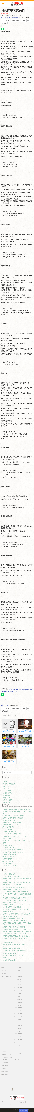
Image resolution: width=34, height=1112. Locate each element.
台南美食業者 (5, 1074)
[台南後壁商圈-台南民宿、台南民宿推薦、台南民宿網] (25, 739)
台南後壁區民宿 (18, 993)
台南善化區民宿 (18, 1002)
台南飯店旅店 (17, 1045)
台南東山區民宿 (18, 996)
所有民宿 (4, 970)
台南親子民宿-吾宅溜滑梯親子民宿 (11, 822)
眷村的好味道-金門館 (8, 856)
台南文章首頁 (4, 705)
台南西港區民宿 (18, 1039)
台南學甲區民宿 (18, 999)
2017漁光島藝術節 (7, 829)
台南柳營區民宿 (18, 967)
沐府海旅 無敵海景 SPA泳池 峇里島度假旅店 (14, 815)
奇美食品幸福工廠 (7, 863)
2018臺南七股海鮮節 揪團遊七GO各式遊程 (14, 929)
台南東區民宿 (17, 1031)
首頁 (2, 17)
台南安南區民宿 (18, 1019)
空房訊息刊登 (17, 1054)
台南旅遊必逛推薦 (15, 17)
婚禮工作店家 (5, 1071)
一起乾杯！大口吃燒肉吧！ (9, 831)
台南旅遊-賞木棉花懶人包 (10, 731)
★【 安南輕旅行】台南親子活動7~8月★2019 (14, 900)
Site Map (16, 1059)
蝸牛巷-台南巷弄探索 (8, 827)
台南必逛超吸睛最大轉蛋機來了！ (11, 834)
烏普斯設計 (17, 1056)
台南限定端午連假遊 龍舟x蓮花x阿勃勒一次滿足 (15, 933)
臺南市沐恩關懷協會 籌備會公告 (11, 902)
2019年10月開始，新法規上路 (10, 876)
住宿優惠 (4, 981)
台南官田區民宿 (18, 1005)
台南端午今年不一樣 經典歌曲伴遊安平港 (13, 927)
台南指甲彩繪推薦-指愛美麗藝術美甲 (12, 918)
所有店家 (4, 973)
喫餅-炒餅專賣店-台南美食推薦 (10, 824)
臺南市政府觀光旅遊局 (8, 784)
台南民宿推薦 (6, 802)
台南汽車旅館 (17, 1042)
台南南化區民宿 (18, 981)
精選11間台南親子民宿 (8, 861)
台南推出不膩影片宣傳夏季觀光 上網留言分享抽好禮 (16, 920)
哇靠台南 (4, 979)
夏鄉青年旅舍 (6, 957)
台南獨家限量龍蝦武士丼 (9, 845)
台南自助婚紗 (5, 1065)
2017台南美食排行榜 (7, 1057)
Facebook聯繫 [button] (23, 1110)
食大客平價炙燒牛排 (8, 847)
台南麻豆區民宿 (18, 973)
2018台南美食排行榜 (7, 1054)
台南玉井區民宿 (18, 1016)
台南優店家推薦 (6, 797)
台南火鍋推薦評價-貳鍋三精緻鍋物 (11, 907)
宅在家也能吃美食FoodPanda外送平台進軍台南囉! (16, 809)
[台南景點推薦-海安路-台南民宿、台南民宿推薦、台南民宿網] (25, 724)
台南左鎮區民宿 (18, 979)
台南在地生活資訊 (6, 976)
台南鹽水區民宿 (18, 984)
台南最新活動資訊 (9, 729)
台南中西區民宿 (18, 1025)
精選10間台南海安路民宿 (9, 865)
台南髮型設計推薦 (6, 1062)
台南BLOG (7, 17)
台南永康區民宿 (18, 1036)
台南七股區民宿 (18, 987)
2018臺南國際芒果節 (8, 942)
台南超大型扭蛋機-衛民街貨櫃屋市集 (12, 852)
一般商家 (4, 1068)
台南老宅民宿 (6, 786)
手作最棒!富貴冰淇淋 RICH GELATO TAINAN (14, 836)
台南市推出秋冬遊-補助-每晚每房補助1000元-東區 (16, 882)
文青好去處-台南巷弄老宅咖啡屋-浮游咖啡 (14, 840)
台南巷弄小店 (6, 788)
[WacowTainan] (16, 3)
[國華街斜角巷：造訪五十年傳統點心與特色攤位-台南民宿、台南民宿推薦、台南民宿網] (9, 739)
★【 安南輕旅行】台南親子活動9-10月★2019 (15, 891)
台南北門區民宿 (18, 1008)
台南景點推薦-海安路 (25, 731)
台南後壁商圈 (25, 746)
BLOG (15, 1051)
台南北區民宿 (17, 1028)
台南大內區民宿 (18, 970)
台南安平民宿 (17, 1022)
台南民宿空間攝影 (7, 791)
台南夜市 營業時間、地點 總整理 (11, 948)
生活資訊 (4, 781)
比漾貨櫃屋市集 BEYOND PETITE (11, 854)
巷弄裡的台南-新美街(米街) (9, 838)
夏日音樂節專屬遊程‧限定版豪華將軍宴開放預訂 (16, 914)
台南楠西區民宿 (18, 1010)
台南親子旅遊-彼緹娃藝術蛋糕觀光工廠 (13, 849)
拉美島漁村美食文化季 (8, 874)
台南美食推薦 (9, 744)
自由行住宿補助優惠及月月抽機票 (11, 885)
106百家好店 (5, 1051)
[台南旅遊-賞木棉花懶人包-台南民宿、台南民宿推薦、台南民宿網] (9, 724)
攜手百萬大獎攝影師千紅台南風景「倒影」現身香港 (16, 936)
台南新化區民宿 (18, 976)
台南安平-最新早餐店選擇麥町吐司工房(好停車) (15, 909)
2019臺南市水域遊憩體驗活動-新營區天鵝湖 (14, 898)
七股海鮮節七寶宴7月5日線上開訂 (11, 916)
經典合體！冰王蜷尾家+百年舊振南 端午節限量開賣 (16, 931)
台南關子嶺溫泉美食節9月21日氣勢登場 (13, 889)
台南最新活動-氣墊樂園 (8, 820)
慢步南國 (4, 843)
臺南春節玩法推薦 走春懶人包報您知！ (13, 818)
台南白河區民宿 (18, 1034)
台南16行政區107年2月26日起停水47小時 (13, 953)
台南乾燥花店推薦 (9, 761)
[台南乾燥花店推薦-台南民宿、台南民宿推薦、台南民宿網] (9, 755)
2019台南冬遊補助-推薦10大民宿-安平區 (13, 887)
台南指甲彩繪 (5, 1060)
